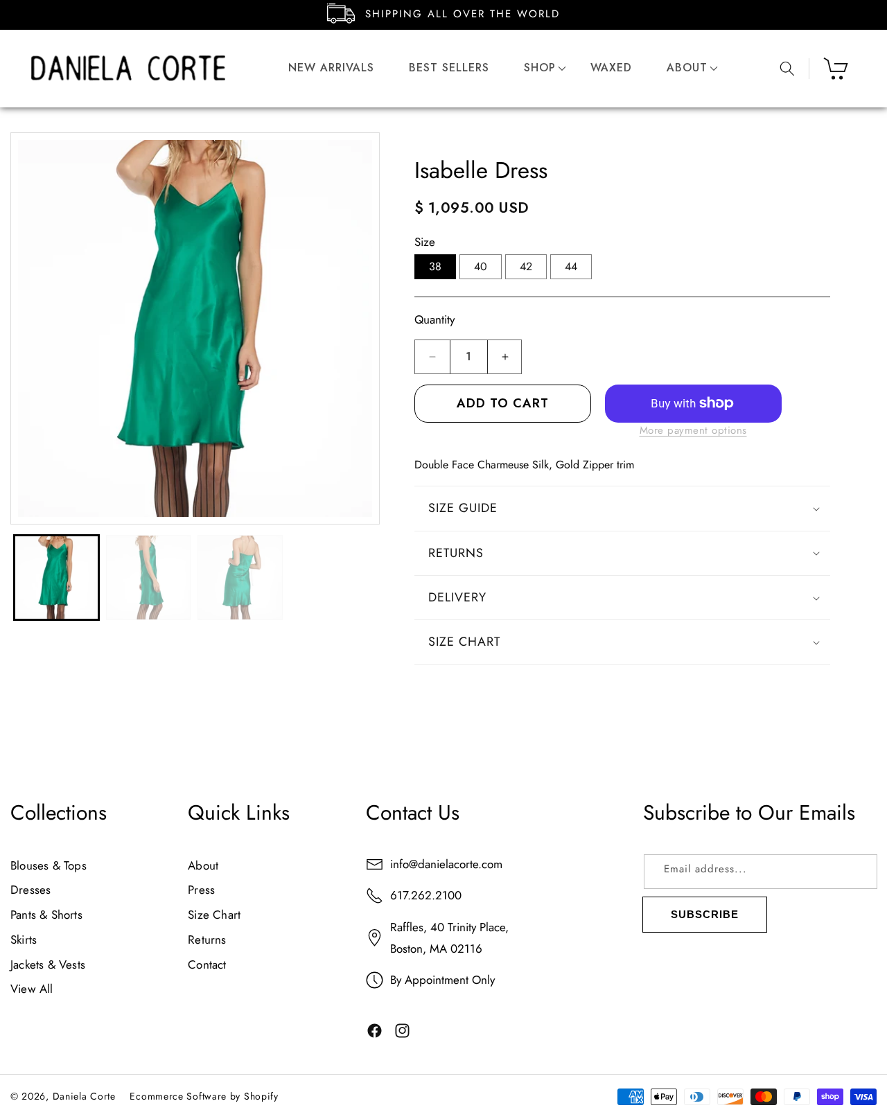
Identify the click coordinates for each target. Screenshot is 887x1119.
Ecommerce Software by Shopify (204, 1096)
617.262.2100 (426, 896)
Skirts (23, 939)
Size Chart (214, 914)
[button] (540, 68)
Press (201, 890)
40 (480, 266)
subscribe (705, 914)
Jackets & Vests (47, 964)
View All (31, 988)
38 (435, 266)
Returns (207, 939)
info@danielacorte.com (446, 864)
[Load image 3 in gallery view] (240, 577)
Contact (207, 964)
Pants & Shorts (46, 914)
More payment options (693, 430)
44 (571, 266)
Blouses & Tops (48, 865)
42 (526, 266)
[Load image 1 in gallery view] (56, 577)
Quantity (434, 319)
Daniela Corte (84, 1096)
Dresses (30, 890)
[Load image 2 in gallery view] (148, 577)
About (203, 865)
